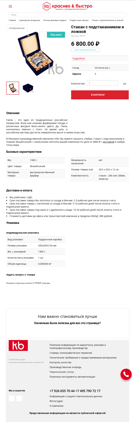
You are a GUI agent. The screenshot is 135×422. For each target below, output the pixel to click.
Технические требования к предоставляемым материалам (83, 357)
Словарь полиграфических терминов (71, 352)
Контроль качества (60, 362)
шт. (125, 83)
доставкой (108, 141)
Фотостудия (56, 401)
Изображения (17, 28)
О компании (56, 405)
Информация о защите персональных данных (76, 396)
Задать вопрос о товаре (20, 274)
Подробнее (78, 58)
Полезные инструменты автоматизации (72, 376)
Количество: (77, 83)
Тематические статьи (62, 371)
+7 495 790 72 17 (87, 391)
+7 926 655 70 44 (62, 391)
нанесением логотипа (46, 141)
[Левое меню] (10, 6)
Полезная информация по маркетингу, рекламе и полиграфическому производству (78, 346)
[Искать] (124, 14)
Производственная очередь (65, 367)
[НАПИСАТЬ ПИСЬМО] (126, 374)
